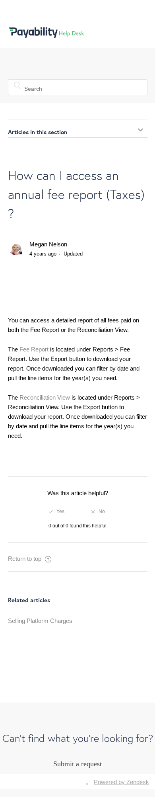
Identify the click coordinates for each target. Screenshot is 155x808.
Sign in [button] (130, 32)
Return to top (25, 558)
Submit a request (77, 764)
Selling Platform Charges (40, 620)
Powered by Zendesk (121, 782)
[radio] (57, 511)
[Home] (46, 34)
